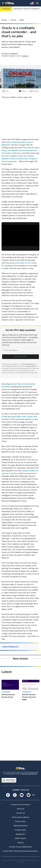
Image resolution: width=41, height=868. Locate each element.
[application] (20, 235)
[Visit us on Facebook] (8, 795)
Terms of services (28, 364)
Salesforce (29, 419)
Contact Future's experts (20, 804)
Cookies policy (20, 830)
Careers (20, 842)
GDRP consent (20, 838)
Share (7, 91)
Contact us (20, 813)
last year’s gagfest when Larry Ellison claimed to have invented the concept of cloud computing (19, 159)
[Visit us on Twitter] (15, 795)
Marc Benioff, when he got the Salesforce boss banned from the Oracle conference (20, 150)
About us (20, 809)
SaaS (22, 20)
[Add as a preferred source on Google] (9, 780)
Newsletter (35, 91)
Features (25, 56)
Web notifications (20, 826)
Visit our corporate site (29, 774)
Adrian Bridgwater (11, 53)
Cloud (13, 20)
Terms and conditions (20, 817)
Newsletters (20, 834)
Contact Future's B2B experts (20, 847)
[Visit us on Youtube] (21, 795)
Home (4, 20)
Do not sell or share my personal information (20, 851)
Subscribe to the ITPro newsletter (27, 9)
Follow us (24, 91)
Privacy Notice (31, 366)
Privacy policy (20, 821)
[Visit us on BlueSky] (28, 795)
